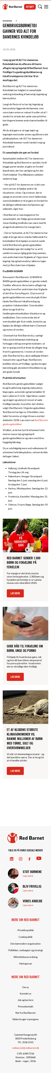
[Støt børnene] (13, 873)
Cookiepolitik (25, 936)
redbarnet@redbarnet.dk (25, 1047)
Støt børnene (32, 871)
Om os (25, 987)
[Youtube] (38, 858)
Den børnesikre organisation (25, 943)
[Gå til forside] (12, 6)
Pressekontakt (25, 1006)
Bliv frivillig (32, 886)
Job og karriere (25, 999)
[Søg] (40, 7)
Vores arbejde (32, 900)
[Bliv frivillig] (13, 888)
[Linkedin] (12, 859)
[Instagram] (21, 859)
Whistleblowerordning (25, 956)
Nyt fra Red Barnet (25, 1012)
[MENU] (46, 6)
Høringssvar (25, 963)
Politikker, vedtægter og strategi (25, 950)
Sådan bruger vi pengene (25, 1019)
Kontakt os (25, 993)
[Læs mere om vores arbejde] (13, 903)
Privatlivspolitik (25, 930)
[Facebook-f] (29, 859)
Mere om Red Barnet (25, 919)
